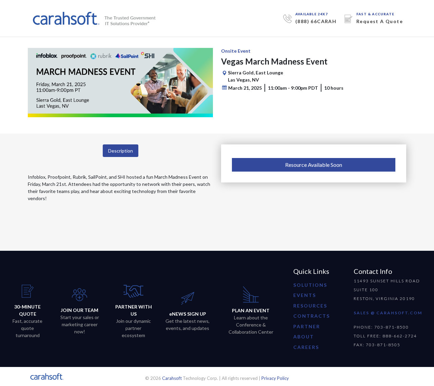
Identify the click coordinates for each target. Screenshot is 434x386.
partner (306, 326)
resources (310, 306)
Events (304, 295)
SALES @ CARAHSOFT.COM (388, 312)
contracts (311, 316)
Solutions (310, 285)
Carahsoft (172, 378)
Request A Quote (379, 21)
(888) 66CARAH (315, 21)
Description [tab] (120, 151)
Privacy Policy (275, 378)
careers (306, 347)
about (303, 336)
